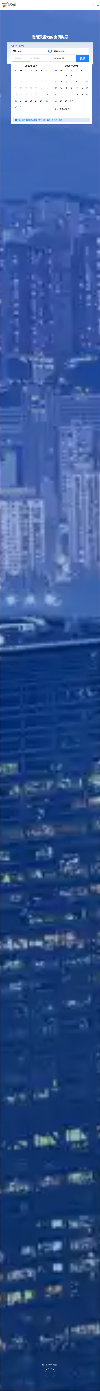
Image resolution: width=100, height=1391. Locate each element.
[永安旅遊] (9, 5)
